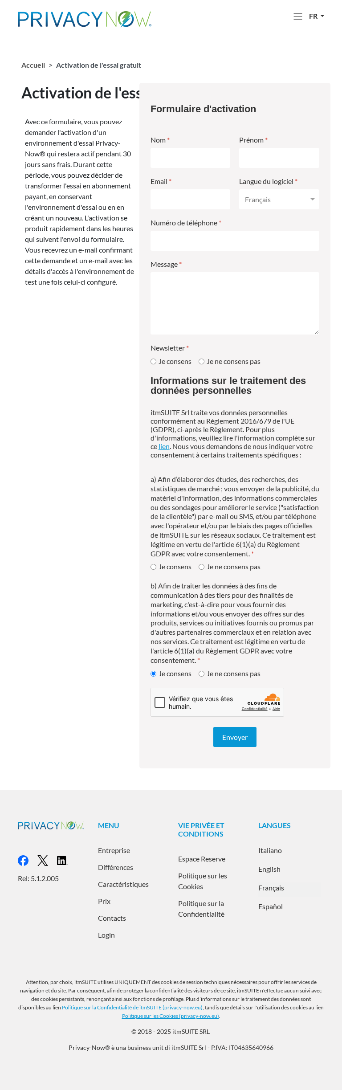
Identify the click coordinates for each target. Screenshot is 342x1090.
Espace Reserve (201, 858)
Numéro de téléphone (186, 222)
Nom (160, 139)
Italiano (270, 850)
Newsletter (170, 347)
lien (164, 446)
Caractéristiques (123, 884)
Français (271, 887)
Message (166, 264)
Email (161, 181)
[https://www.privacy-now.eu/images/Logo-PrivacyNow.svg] (84, 18)
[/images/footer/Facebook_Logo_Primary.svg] (27, 859)
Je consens (175, 361)
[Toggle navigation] (298, 16)
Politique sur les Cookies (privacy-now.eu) (170, 1015)
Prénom (253, 139)
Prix (104, 901)
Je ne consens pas (234, 361)
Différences (115, 867)
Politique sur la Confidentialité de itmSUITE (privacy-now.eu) (132, 1007)
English (269, 869)
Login (106, 935)
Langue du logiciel (268, 181)
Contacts (112, 918)
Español (270, 906)
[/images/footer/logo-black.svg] (47, 859)
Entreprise (114, 850)
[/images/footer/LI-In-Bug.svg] (67, 859)
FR (314, 16)
